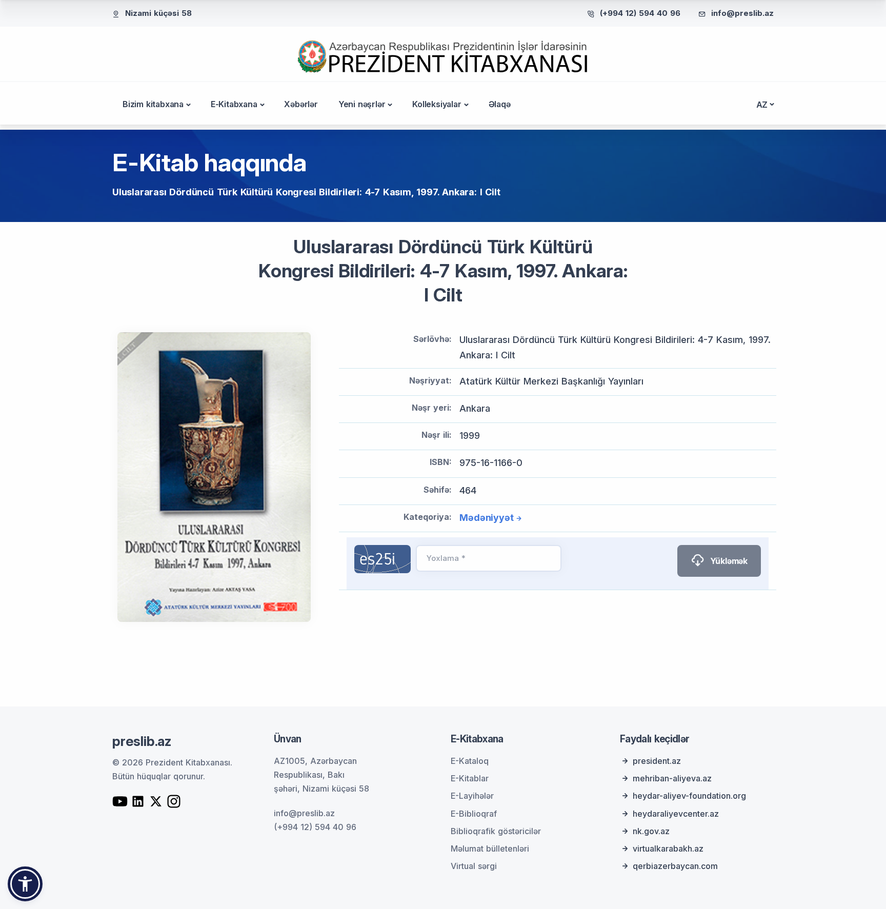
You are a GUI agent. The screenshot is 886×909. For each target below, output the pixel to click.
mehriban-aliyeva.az (672, 778)
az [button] (762, 104)
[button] (25, 884)
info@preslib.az (742, 13)
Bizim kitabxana (153, 104)
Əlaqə (500, 104)
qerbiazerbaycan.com (675, 866)
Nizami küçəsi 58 (158, 13)
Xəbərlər (300, 104)
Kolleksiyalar (436, 104)
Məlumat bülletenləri (490, 848)
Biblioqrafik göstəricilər (496, 831)
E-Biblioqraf (474, 814)
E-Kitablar (470, 778)
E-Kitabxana (234, 104)
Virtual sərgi (474, 866)
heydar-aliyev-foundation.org (689, 796)
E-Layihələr (472, 796)
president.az (657, 761)
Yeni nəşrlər (362, 104)
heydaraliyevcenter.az (676, 814)
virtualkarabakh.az (668, 848)
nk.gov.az (651, 831)
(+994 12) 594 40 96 (640, 13)
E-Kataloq (470, 761)
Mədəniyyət (486, 517)
